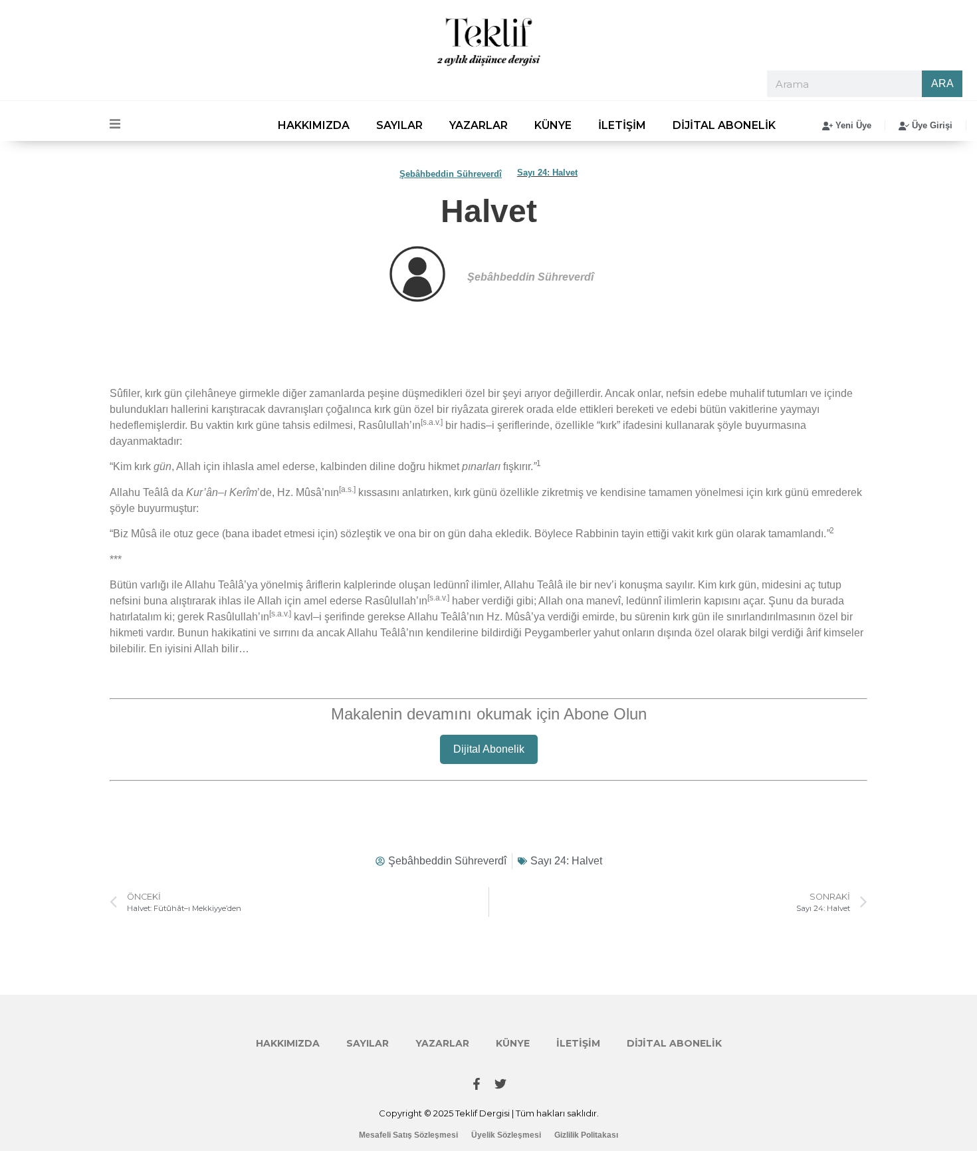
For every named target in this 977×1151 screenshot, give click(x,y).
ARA (942, 83)
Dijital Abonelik (724, 125)
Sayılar (399, 125)
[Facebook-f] (477, 1084)
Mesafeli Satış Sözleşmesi (408, 1135)
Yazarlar (478, 125)
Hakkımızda (314, 125)
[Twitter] (500, 1084)
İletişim (622, 125)
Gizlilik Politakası (586, 1135)
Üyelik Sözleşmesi (506, 1135)
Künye (553, 125)
